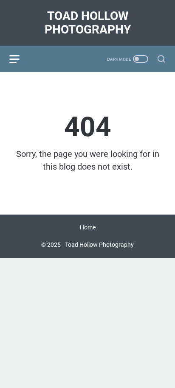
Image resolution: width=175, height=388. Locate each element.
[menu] (19, 59)
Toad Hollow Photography (88, 22)
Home (88, 227)
